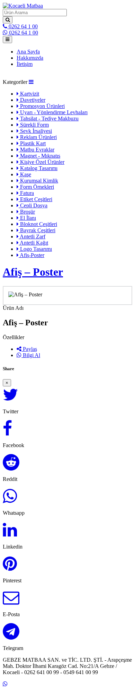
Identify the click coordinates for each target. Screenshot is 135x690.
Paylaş (29, 349)
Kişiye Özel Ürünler (41, 162)
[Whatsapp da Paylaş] (10, 500)
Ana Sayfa (28, 52)
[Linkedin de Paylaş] (10, 534)
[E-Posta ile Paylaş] (11, 601)
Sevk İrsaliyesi (35, 131)
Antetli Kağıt (33, 243)
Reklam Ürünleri (38, 137)
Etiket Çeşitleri (35, 199)
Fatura (26, 193)
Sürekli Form (34, 125)
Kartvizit (29, 94)
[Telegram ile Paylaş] (11, 635)
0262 (22, 26)
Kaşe (25, 174)
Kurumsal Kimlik (38, 181)
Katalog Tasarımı (38, 168)
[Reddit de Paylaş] (11, 466)
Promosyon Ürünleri (42, 106)
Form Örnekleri (36, 187)
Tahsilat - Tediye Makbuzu (49, 118)
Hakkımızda (30, 58)
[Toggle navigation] (7, 39)
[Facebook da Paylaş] (7, 432)
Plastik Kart (32, 143)
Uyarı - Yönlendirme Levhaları (53, 112)
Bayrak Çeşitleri (37, 230)
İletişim (25, 64)
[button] (31, 82)
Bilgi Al (30, 355)
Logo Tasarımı (35, 249)
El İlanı (27, 218)
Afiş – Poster (33, 272)
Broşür (27, 212)
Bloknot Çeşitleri (38, 224)
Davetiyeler (32, 100)
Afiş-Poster (31, 255)
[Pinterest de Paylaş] (10, 568)
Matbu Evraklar (36, 149)
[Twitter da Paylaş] (10, 399)
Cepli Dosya (33, 205)
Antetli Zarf (32, 236)
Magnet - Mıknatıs (39, 156)
